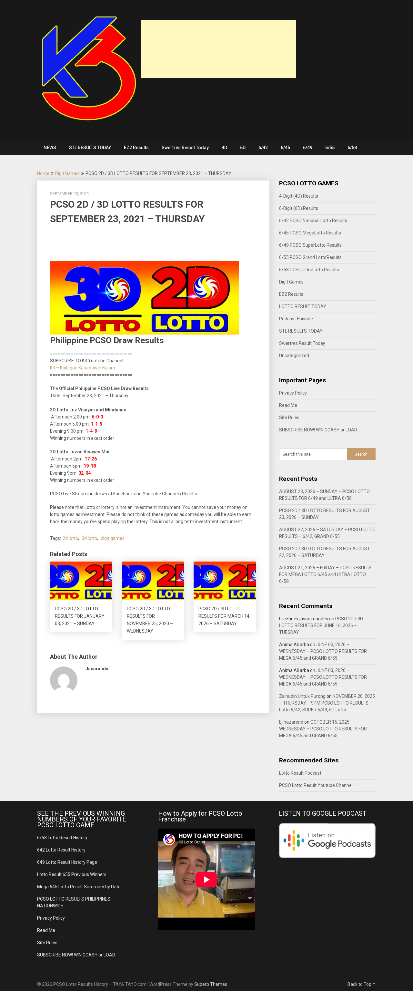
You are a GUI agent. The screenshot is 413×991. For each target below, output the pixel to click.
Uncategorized (294, 355)
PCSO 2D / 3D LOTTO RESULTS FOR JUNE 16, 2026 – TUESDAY (321, 625)
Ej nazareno (291, 722)
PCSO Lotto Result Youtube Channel (316, 785)
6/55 (330, 147)
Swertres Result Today (185, 147)
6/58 (352, 147)
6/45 (285, 147)
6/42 (263, 147)
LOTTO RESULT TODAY (302, 306)
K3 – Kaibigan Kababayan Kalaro (82, 367)
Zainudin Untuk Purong (302, 696)
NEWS (50, 147)
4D (224, 147)
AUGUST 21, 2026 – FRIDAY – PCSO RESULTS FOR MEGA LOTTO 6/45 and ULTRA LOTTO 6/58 (325, 574)
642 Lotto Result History (61, 849)
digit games (113, 538)
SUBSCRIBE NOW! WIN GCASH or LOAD (318, 429)
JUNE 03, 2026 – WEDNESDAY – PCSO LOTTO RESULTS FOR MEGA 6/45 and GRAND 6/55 (323, 651)
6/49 (307, 147)
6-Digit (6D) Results (298, 208)
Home (43, 173)
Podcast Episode (296, 318)
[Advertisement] (218, 49)
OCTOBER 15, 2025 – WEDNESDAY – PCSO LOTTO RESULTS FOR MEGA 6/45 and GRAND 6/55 (323, 728)
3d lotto (89, 538)
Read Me (288, 405)
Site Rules (289, 417)
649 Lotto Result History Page (67, 862)
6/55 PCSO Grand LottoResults (310, 257)
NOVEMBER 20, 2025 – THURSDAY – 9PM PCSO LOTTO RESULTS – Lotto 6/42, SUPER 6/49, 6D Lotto (327, 703)
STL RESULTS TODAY (90, 147)
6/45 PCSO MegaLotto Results (310, 232)
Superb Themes (210, 984)
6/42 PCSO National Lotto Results (313, 220)
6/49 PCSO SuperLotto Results (310, 245)
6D (243, 147)
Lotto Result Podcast (300, 773)
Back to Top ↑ (362, 984)
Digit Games (67, 173)
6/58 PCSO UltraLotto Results (309, 269)
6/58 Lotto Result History (62, 837)
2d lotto (70, 538)
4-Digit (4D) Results (298, 196)
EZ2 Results (136, 147)
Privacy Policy (293, 393)
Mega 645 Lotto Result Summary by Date (79, 886)
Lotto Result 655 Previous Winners (71, 874)
